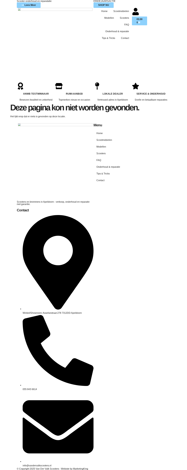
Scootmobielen (121, 11)
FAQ (126, 24)
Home (104, 11)
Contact (125, 38)
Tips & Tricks (108, 38)
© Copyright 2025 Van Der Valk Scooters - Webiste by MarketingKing (52, 469)
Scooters (124, 18)
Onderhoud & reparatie (117, 31)
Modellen (109, 18)
